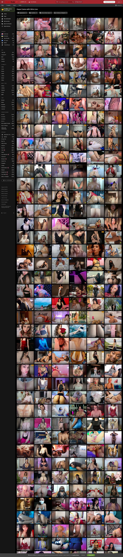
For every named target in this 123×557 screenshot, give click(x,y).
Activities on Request (60, 12)
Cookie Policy (75, 555)
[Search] (73, 2)
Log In (119, 1)
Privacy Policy (4, 195)
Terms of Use (4, 197)
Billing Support (4, 189)
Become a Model (4, 199)
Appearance (22, 12)
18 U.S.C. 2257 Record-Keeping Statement (6, 207)
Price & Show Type (46, 12)
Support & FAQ (4, 187)
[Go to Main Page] (12, 2)
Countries (33, 12)
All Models (3, 204)
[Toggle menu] (2, 2)
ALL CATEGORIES (8, 180)
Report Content (4, 191)
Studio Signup (4, 202)
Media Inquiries (4, 193)
